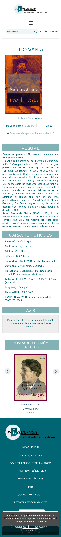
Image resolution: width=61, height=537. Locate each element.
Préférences (20, 526)
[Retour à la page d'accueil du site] (30, 9)
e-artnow (29, 125)
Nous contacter (30, 455)
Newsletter (30, 447)
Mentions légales (30, 478)
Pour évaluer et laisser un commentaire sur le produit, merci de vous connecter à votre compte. (30, 323)
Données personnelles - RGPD (30, 463)
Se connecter (51, 31)
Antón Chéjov (28, 118)
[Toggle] (31, 22)
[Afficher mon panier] (40, 31)
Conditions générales (30, 471)
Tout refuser (30, 530)
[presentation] (8, 371)
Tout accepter (40, 526)
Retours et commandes (30, 502)
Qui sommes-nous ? (30, 495)
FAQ (30, 487)
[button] (23, 84)
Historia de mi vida (30, 404)
